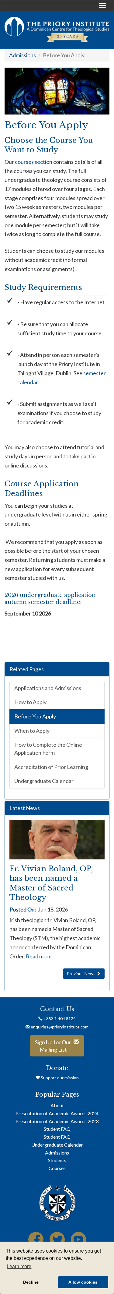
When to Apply (32, 730)
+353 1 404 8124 (59, 1018)
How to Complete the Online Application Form (48, 748)
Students (57, 1160)
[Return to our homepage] (57, 30)
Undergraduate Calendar (44, 780)
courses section (33, 161)
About (57, 1105)
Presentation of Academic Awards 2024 (57, 1113)
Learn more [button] (19, 1266)
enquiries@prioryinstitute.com (59, 1026)
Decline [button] (31, 1282)
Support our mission (59, 1077)
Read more (39, 956)
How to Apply (30, 702)
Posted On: (22, 909)
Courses (57, 1168)
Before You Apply (35, 716)
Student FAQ (57, 1129)
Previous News (81, 973)
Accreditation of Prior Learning (51, 766)
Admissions (22, 55)
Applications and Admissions (47, 688)
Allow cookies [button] (83, 1282)
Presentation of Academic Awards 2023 (57, 1121)
